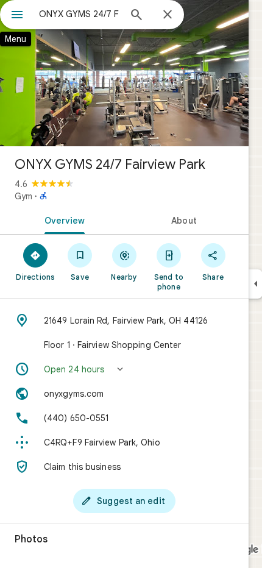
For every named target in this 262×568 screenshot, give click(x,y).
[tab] (62, 219)
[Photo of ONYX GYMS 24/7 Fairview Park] (124, 73)
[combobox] (79, 14)
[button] (124, 369)
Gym (23, 196)
